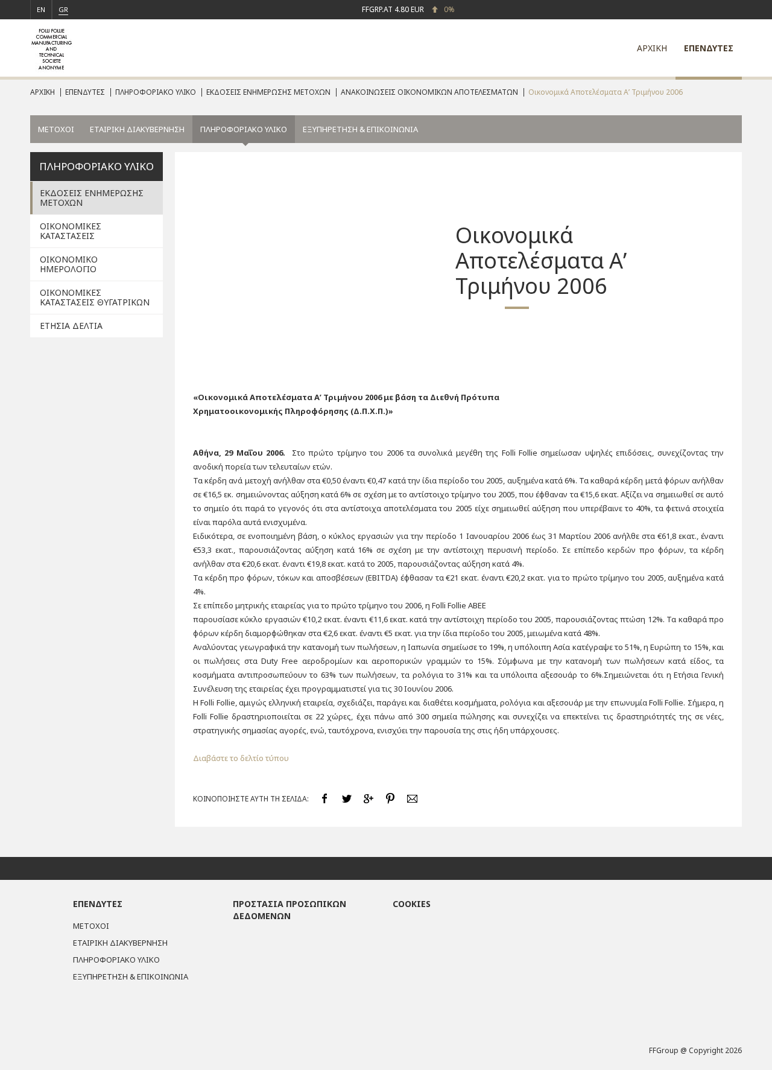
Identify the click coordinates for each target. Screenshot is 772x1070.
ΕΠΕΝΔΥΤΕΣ (708, 48)
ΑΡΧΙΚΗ (652, 48)
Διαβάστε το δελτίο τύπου (241, 758)
